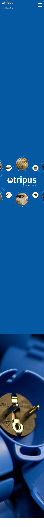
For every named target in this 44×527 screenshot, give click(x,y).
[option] (22, 181)
